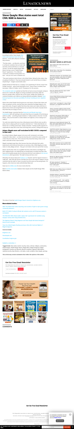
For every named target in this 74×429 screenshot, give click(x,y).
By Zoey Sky (57, 112)
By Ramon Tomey (58, 100)
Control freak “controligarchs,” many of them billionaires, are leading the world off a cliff (60, 104)
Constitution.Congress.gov (9, 238)
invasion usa (13, 249)
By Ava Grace (57, 93)
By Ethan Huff (57, 81)
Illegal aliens (26, 247)
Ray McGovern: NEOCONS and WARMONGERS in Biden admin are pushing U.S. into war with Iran (60, 188)
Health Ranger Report (16, 247)
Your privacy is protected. (9, 273)
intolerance (28, 9)
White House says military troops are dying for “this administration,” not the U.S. (60, 169)
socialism (32, 251)
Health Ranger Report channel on (27, 200)
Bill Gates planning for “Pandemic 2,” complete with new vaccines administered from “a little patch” (59, 163)
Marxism (19, 249)
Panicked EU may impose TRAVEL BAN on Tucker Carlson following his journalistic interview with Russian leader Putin (59, 117)
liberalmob (43, 9)
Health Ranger (6, 247)
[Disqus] (25, 347)
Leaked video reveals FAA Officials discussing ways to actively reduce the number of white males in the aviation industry (60, 151)
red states (23, 251)
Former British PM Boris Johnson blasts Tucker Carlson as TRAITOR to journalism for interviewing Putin (60, 98)
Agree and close (60, 420)
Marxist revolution (27, 249)
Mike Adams (41, 249)
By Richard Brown (58, 119)
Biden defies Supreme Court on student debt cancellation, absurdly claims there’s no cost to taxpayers (60, 144)
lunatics (15, 9)
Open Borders (16, 251)
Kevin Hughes (14, 21)
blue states (14, 246)
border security (21, 246)
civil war (32, 246)
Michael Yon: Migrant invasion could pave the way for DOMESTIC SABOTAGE (60, 157)
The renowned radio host (9, 91)
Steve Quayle (38, 251)
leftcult (36, 9)
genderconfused (7, 9)
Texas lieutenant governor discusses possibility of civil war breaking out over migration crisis (24, 98)
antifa (21, 9)
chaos (27, 246)
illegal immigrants (35, 247)
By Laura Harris (57, 126)
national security (7, 251)
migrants (34, 249)
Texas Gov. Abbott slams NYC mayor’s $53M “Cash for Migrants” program (60, 91)
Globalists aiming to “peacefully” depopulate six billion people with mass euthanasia (60, 175)
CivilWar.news (13, 166)
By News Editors (58, 73)
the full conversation (11, 168)
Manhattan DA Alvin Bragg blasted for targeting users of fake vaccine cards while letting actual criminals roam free (60, 137)
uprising (45, 251)
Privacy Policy (37, 423)
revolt (27, 251)
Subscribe (67, 427)
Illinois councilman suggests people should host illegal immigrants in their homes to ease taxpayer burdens (60, 110)
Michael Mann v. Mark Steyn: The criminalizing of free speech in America (60, 71)
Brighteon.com (6, 232)
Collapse (37, 246)
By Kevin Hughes (58, 67)
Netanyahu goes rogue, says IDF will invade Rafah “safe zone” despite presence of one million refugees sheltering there (60, 85)
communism (43, 246)
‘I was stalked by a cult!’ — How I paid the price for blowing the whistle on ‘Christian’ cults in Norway (59, 181)
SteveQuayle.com (7, 235)
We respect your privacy (29, 415)
